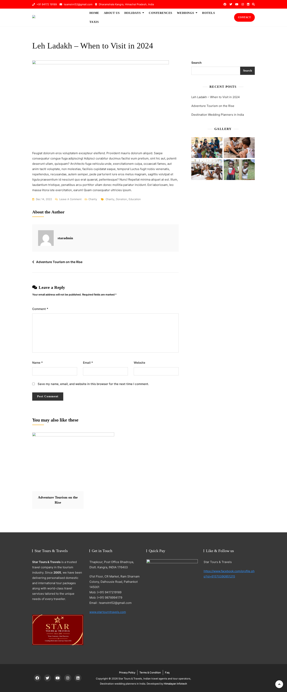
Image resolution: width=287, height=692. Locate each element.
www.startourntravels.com (107, 612)
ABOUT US (112, 12)
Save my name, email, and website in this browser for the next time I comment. (93, 384)
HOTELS (208, 12)
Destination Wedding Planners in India (217, 114)
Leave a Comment (70, 199)
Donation (121, 199)
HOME (94, 12)
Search (196, 62)
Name (37, 362)
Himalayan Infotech (175, 683)
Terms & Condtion (150, 672)
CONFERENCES (160, 12)
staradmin (65, 238)
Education (135, 199)
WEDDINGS (185, 12)
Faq (167, 672)
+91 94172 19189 (46, 4)
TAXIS (94, 21)
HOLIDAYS (132, 12)
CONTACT (244, 17)
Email (88, 362)
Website (139, 362)
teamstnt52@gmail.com (77, 4)
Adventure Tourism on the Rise (59, 262)
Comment (40, 309)
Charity (92, 199)
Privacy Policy (127, 672)
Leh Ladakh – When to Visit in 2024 (215, 97)
